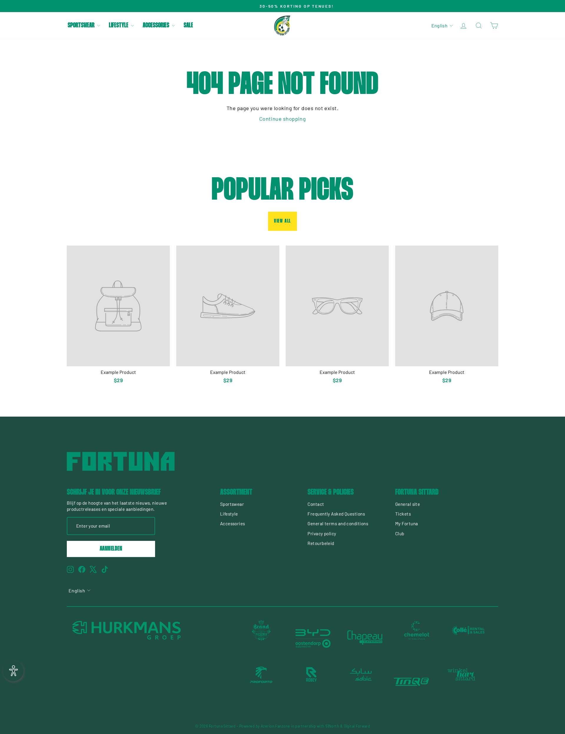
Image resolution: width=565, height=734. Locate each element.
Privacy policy (322, 533)
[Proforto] (261, 682)
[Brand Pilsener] (261, 638)
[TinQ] (411, 682)
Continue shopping (282, 118)
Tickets (403, 513)
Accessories (156, 25)
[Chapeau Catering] (365, 638)
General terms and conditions (338, 523)
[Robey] (311, 682)
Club (399, 533)
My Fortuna (406, 523)
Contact (316, 504)
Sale (188, 25)
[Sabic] (361, 682)
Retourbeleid (321, 543)
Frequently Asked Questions (336, 513)
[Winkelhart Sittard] (461, 682)
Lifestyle (119, 25)
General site (407, 504)
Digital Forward (357, 726)
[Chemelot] (417, 638)
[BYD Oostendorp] (313, 638)
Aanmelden (111, 549)
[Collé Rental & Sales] (468, 638)
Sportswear (82, 25)
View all (282, 221)
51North (332, 726)
